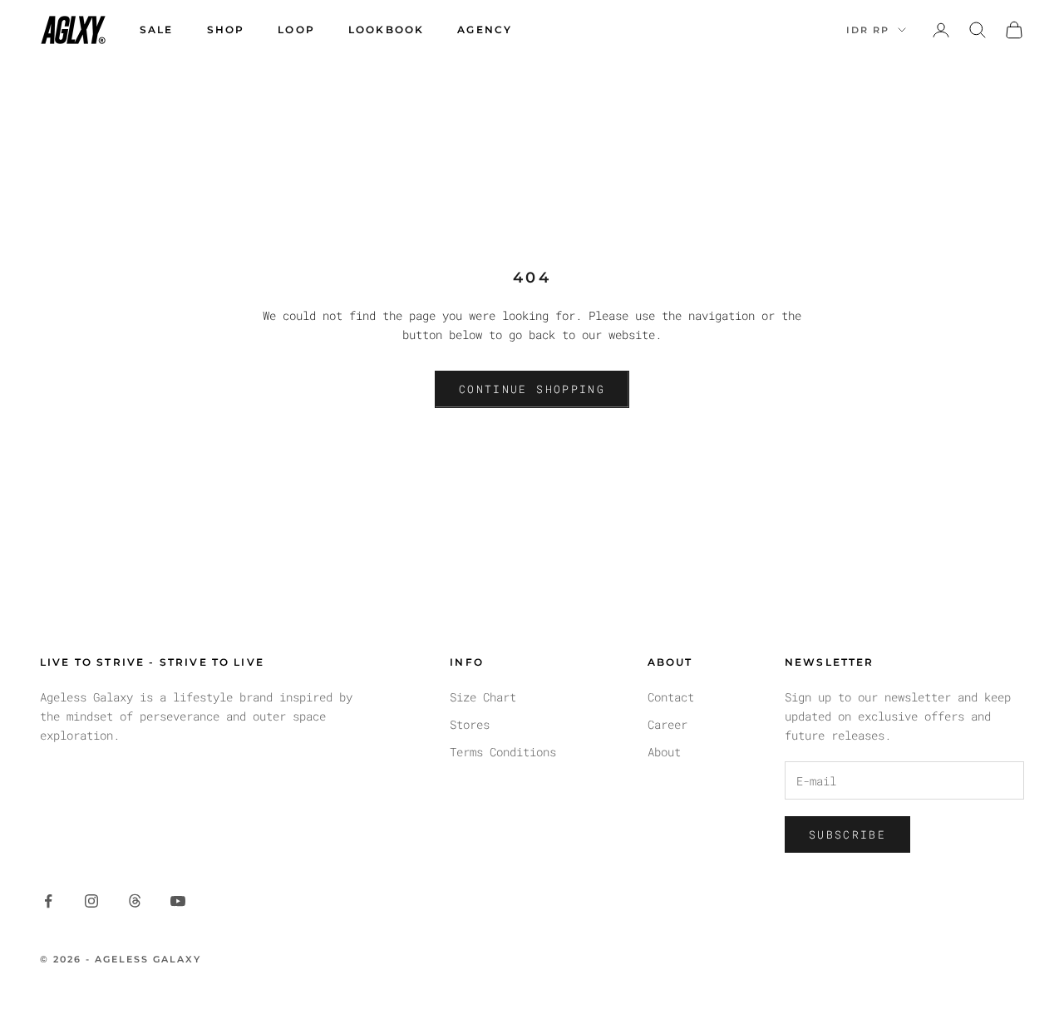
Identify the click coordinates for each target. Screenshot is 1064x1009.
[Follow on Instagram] (91, 901)
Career (667, 724)
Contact (671, 697)
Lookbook (386, 29)
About (664, 752)
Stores (470, 724)
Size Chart (483, 697)
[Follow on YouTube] (178, 901)
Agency (484, 29)
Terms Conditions (503, 752)
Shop (226, 29)
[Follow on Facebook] (48, 901)
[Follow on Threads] (134, 901)
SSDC (1011, 959)
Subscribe (847, 834)
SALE (157, 29)
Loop (296, 29)
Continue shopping (532, 388)
